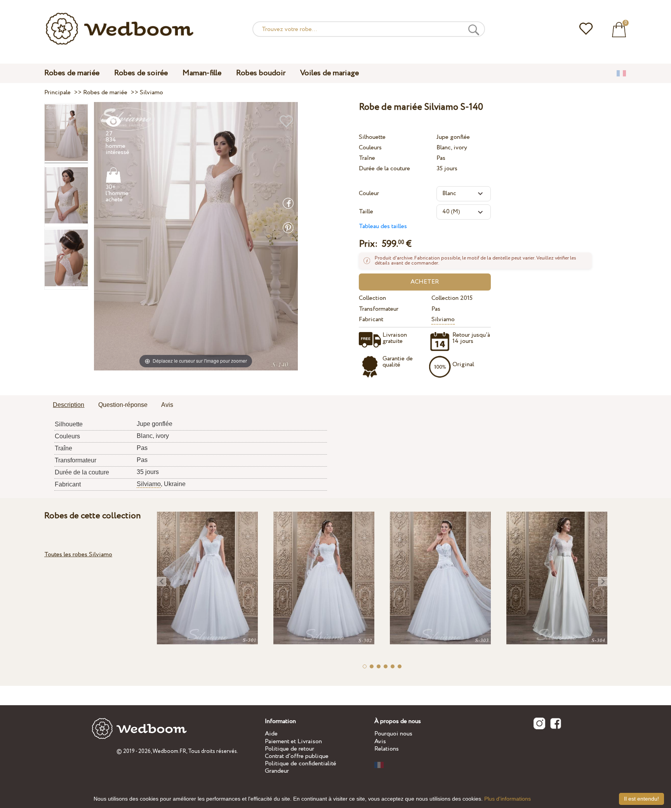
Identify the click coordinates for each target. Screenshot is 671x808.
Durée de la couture (384, 168)
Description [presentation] (68, 404)
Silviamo (443, 319)
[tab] (68, 405)
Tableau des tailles (383, 226)
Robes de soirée (141, 73)
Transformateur (378, 309)
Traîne (367, 158)
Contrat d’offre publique (297, 756)
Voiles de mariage (329, 73)
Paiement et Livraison (293, 741)
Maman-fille (202, 73)
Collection (372, 298)
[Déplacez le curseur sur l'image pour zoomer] (196, 236)
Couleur (369, 193)
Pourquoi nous (393, 733)
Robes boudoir (260, 73)
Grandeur (277, 770)
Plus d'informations (507, 799)
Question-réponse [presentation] (123, 404)
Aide (271, 733)
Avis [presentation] (167, 404)
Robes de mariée (71, 73)
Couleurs (370, 147)
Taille (366, 211)
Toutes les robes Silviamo (78, 554)
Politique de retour (289, 748)
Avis (380, 741)
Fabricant (371, 319)
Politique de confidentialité (300, 763)
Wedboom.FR (169, 751)
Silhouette (372, 137)
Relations (386, 748)
